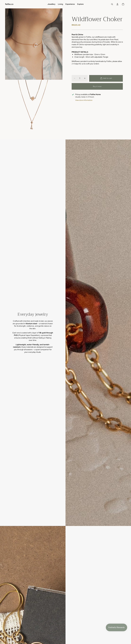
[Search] (112, 4)
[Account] (117, 4)
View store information (83, 100)
